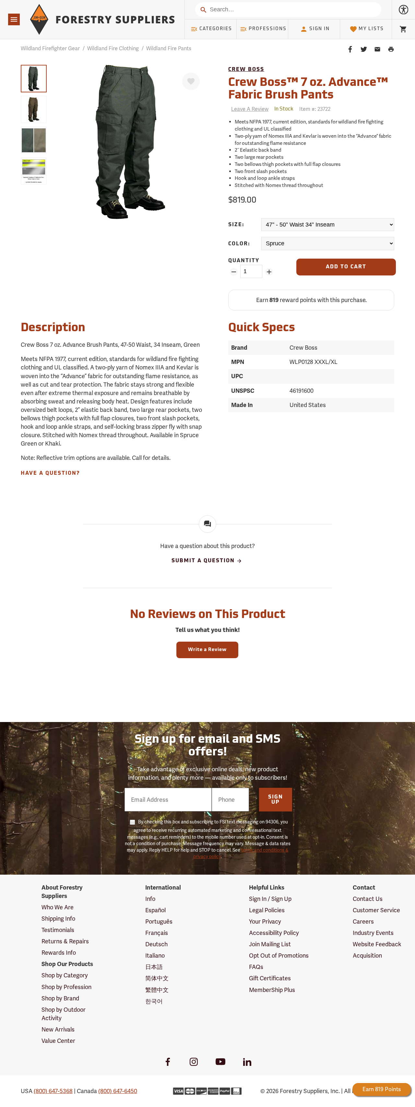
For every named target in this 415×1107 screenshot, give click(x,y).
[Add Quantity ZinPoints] (269, 272)
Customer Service (376, 910)
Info (150, 899)
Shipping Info (58, 918)
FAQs (256, 967)
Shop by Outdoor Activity (64, 1014)
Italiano (155, 955)
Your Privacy (265, 921)
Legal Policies (267, 910)
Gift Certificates (270, 978)
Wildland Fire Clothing (113, 48)
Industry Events (373, 933)
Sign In (319, 29)
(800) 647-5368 (53, 1091)
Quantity (243, 260)
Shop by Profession (66, 987)
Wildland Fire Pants (168, 48)
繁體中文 (157, 990)
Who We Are (58, 907)
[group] (34, 78)
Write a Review (207, 649)
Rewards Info (59, 952)
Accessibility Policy (274, 933)
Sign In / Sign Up (270, 899)
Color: (239, 244)
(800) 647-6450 (117, 1091)
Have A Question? (50, 473)
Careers (363, 921)
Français (156, 933)
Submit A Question (203, 561)
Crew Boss (246, 69)
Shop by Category (65, 975)
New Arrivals (58, 1029)
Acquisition (367, 955)
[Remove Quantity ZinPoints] (233, 272)
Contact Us (368, 899)
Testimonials (58, 930)
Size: (236, 224)
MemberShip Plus (272, 990)
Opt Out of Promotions (279, 955)
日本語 (154, 967)
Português (158, 921)
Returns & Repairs (65, 941)
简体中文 (157, 978)
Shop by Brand (60, 998)
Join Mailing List (270, 944)
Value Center (58, 1040)
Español (155, 910)
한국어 (154, 1001)
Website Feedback (377, 944)
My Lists (371, 29)
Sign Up (275, 800)
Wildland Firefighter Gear (50, 48)
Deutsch (156, 944)
